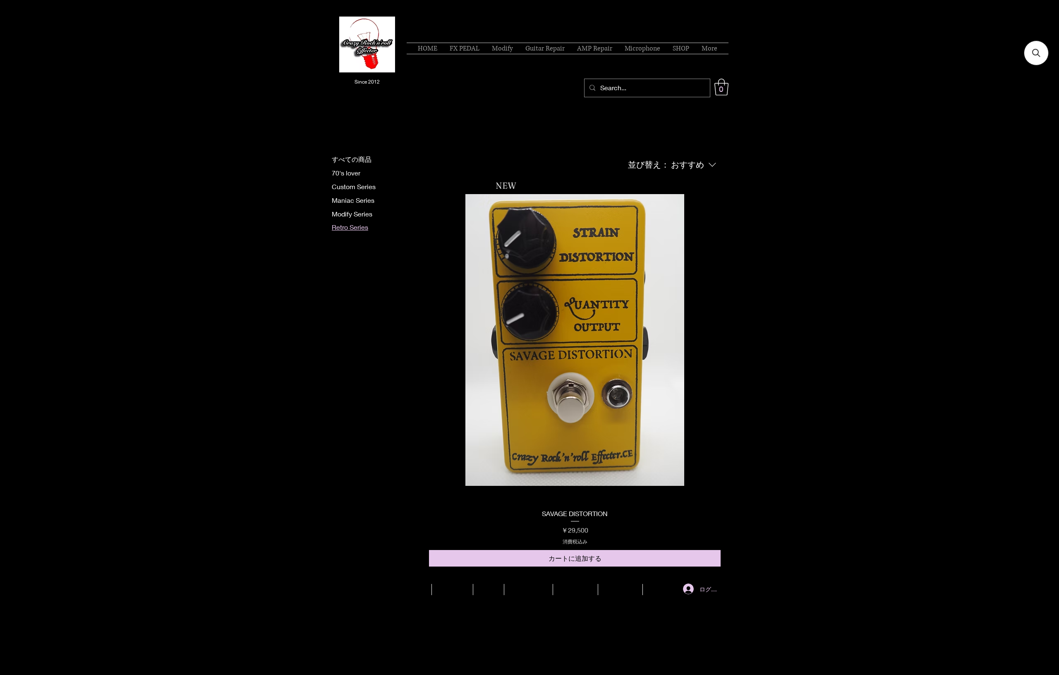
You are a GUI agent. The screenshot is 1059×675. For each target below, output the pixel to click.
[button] (721, 87)
